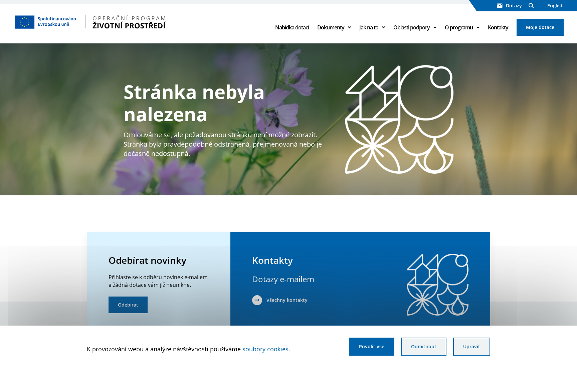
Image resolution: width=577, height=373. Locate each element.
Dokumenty (330, 27)
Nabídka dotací (292, 27)
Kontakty (498, 27)
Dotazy (514, 5)
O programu (459, 27)
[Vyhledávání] (531, 5)
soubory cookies (265, 349)
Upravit (471, 346)
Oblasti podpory (411, 27)
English (555, 5)
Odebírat (128, 305)
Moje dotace (540, 27)
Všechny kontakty (287, 300)
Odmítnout (423, 346)
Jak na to (368, 27)
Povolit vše (371, 346)
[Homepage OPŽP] (110, 21)
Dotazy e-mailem (283, 279)
